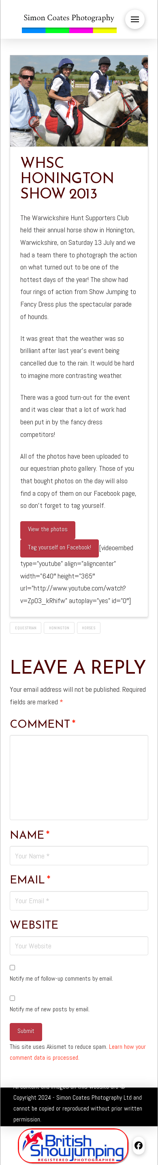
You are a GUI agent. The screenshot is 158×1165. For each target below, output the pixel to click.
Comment (43, 725)
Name (30, 835)
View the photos (48, 529)
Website (34, 925)
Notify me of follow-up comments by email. (61, 978)
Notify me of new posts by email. (50, 1009)
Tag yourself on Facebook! (59, 547)
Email (30, 880)
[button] (135, 19)
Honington (59, 628)
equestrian (25, 628)
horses (88, 628)
